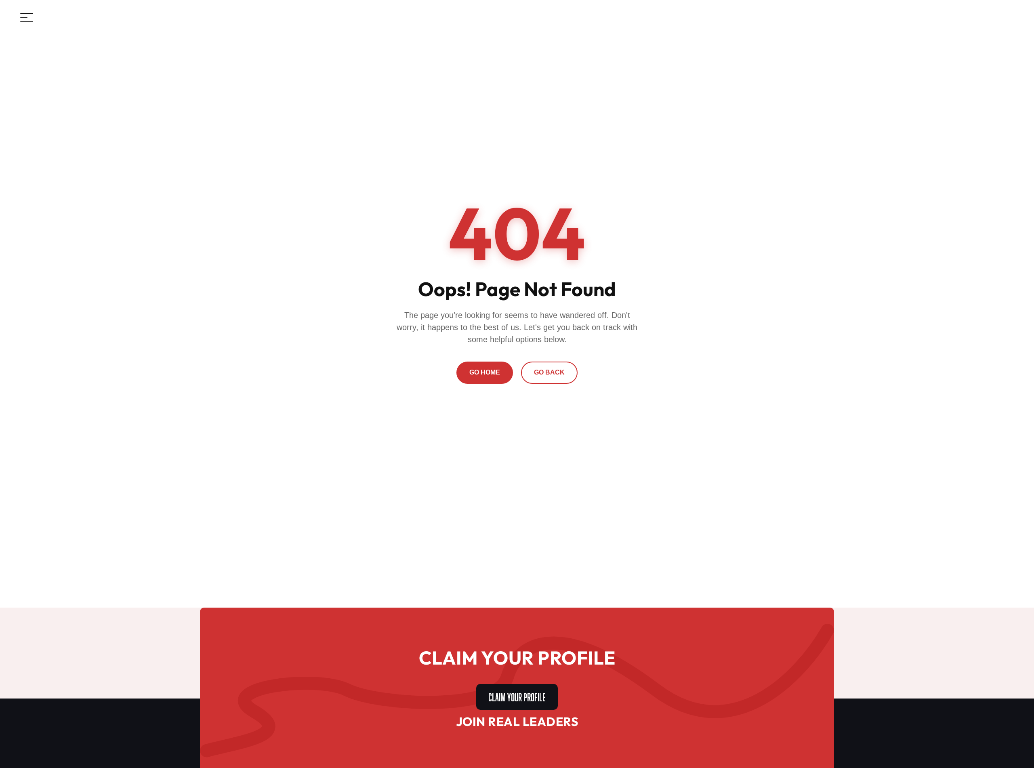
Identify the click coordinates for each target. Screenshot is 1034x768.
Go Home (484, 372)
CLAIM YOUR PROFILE (517, 696)
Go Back (549, 372)
